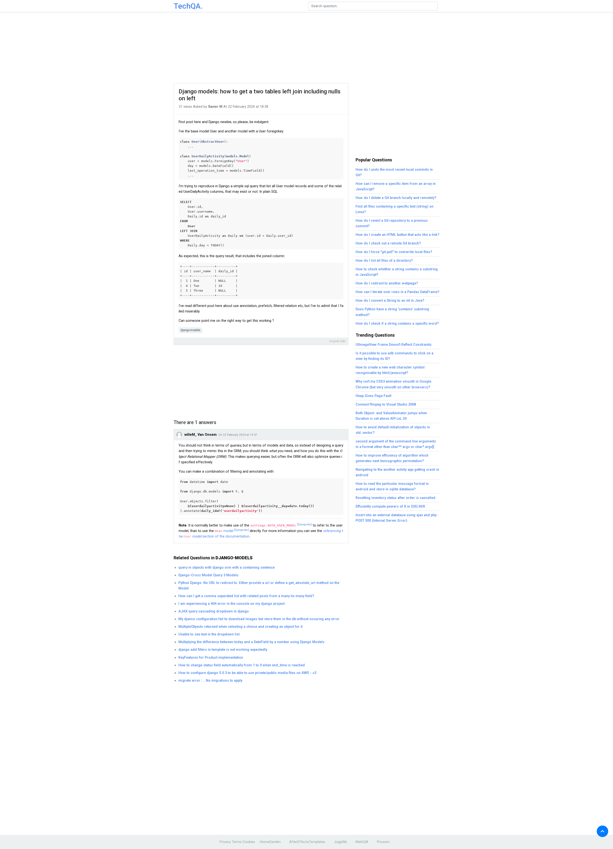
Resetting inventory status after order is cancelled (395, 498)
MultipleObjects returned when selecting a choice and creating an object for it (240, 627)
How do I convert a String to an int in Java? (390, 301)
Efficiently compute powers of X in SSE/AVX (390, 506)
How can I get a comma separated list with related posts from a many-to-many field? (246, 596)
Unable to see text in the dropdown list (208, 634)
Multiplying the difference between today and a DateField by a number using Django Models (251, 642)
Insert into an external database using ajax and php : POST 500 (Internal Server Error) (397, 518)
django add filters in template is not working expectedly (222, 650)
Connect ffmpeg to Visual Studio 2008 (386, 404)
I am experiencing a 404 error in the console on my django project (231, 604)
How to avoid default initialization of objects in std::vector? (393, 430)
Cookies (249, 842)
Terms (237, 842)
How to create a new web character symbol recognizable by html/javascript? (390, 370)
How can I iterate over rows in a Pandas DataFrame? (397, 292)
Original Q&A (337, 341)
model (232, 531)
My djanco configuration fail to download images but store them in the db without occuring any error (259, 619)
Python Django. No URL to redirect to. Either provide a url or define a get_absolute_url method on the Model (258, 585)
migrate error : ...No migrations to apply (210, 681)
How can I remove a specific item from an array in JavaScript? (396, 186)
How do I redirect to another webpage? (387, 283)
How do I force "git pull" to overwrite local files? (394, 252)
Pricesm (383, 842)
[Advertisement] (306, 48)
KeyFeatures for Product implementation (210, 658)
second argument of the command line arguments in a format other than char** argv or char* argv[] (396, 444)
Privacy (225, 842)
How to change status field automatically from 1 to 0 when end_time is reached (241, 665)
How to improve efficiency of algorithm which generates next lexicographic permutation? (392, 458)
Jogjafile (340, 842)
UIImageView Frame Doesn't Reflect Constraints (393, 345)
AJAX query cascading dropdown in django (213, 611)
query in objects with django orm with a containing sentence (226, 568)
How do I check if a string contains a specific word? (397, 324)
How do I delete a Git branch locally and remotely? (396, 198)
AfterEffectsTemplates (307, 842)
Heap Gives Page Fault (373, 396)
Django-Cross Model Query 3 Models (208, 575)
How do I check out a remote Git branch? (388, 243)
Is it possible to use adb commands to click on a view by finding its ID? (394, 356)
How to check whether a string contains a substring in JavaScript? (397, 272)
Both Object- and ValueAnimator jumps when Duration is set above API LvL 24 (391, 416)
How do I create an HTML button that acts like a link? (397, 235)
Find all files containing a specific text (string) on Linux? (394, 209)
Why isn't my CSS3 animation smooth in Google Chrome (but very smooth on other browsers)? (393, 384)
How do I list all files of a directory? (384, 261)
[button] (602, 831)
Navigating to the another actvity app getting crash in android (397, 472)
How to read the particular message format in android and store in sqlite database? (392, 486)
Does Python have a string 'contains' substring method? (392, 312)
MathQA (362, 842)
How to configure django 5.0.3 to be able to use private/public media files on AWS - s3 (247, 673)
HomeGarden (270, 842)
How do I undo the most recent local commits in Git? (394, 172)
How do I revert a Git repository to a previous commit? (392, 223)
